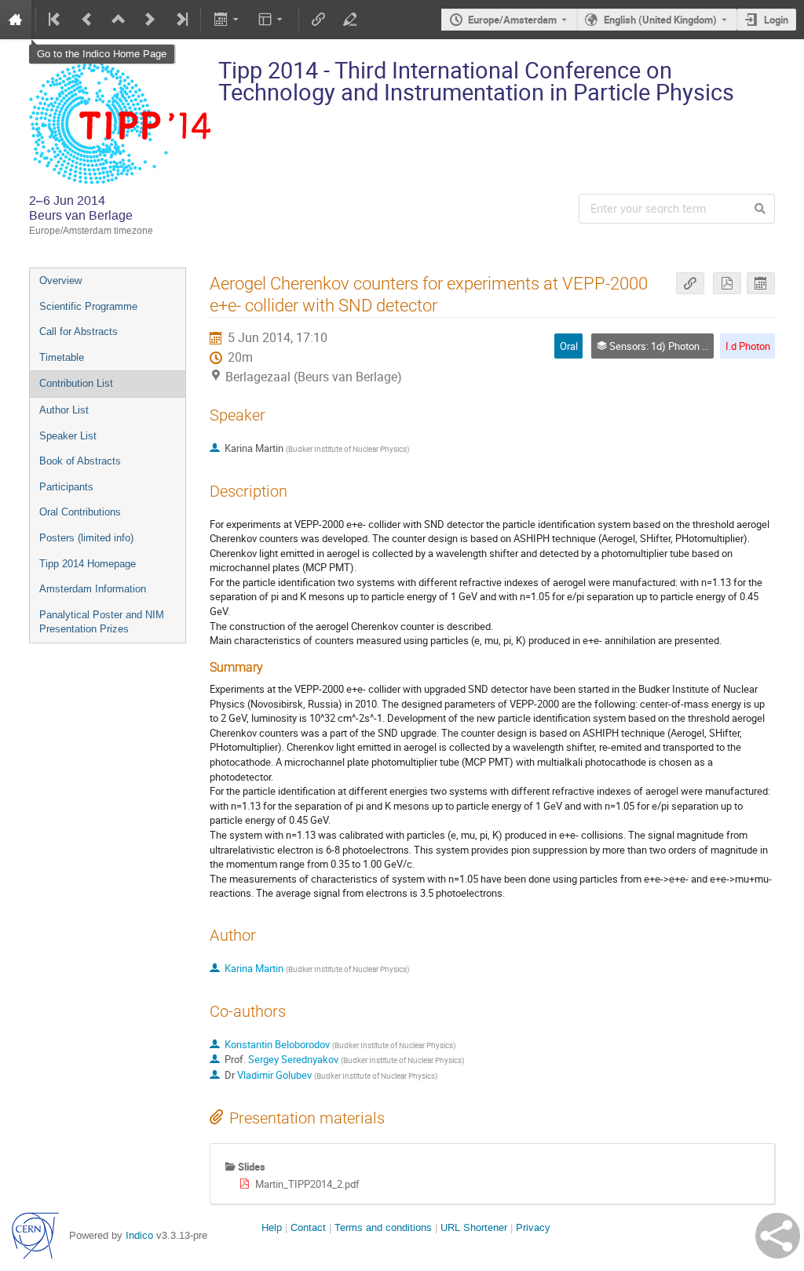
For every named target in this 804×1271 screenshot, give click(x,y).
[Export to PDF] (727, 283)
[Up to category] (118, 19)
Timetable (61, 357)
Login (776, 20)
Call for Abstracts (78, 331)
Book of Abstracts (80, 461)
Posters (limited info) (86, 538)
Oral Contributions (80, 512)
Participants (66, 487)
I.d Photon (747, 346)
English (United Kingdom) (660, 20)
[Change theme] (272, 19)
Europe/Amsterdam (512, 20)
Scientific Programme (88, 306)
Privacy (533, 1227)
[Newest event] (180, 19)
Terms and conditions (383, 1227)
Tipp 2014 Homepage (87, 564)
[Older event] (87, 19)
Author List (64, 410)
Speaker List (68, 436)
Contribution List (76, 383)
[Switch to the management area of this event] (350, 19)
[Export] (227, 19)
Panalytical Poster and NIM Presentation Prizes (101, 622)
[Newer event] (150, 19)
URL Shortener (473, 1227)
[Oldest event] (55, 19)
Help (271, 1227)
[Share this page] (777, 1235)
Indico (139, 1235)
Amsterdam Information (92, 589)
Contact (308, 1227)
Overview (60, 280)
